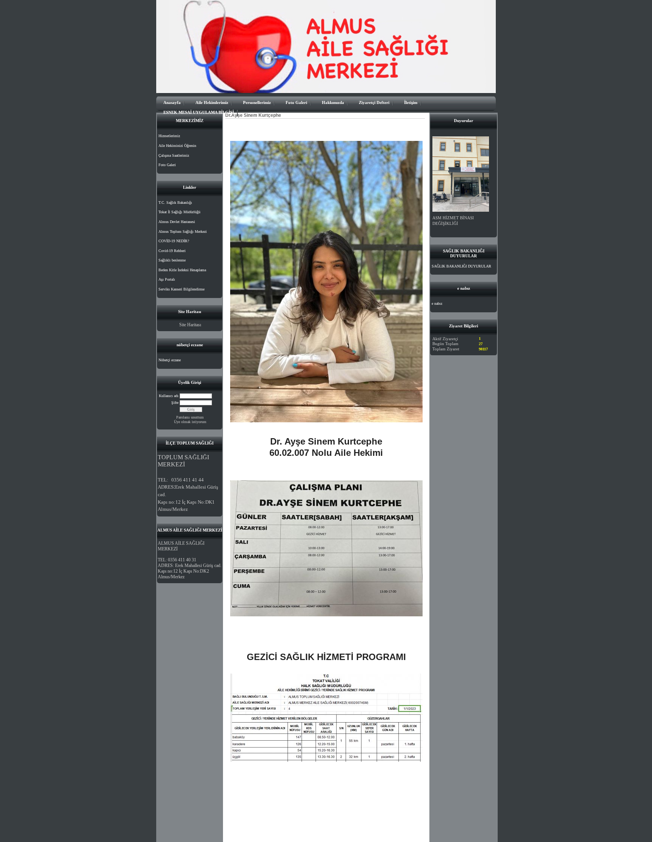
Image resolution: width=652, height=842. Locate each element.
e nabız (437, 303)
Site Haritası (190, 324)
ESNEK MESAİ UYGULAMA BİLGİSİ (198, 112)
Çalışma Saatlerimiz (173, 155)
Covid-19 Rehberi (172, 251)
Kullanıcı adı (168, 396)
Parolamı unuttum (190, 417)
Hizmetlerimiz (169, 136)
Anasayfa (172, 102)
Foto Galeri (296, 102)
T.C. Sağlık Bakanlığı (175, 202)
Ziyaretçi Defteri (374, 102)
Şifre (174, 402)
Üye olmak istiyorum (190, 422)
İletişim (410, 102)
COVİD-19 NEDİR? (173, 241)
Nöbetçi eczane (169, 360)
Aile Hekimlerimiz (211, 102)
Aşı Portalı (166, 279)
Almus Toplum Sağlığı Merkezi (182, 231)
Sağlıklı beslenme (172, 260)
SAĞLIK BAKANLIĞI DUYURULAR (461, 266)
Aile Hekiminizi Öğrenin (177, 146)
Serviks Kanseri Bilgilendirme (181, 289)
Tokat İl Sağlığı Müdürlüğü (179, 212)
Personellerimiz (257, 102)
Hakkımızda (333, 102)
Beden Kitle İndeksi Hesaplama (182, 270)
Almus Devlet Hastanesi (176, 222)
